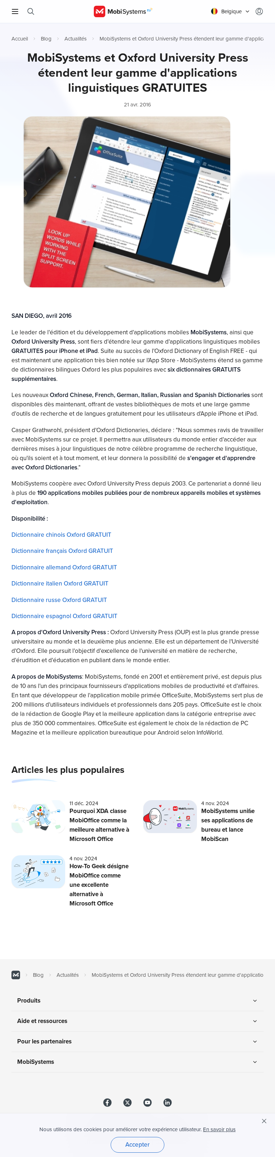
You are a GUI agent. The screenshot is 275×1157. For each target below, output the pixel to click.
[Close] (264, 1121)
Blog (46, 38)
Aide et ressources (42, 1021)
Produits (28, 1000)
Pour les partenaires (44, 1041)
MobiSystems (35, 1062)
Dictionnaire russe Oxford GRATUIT (59, 600)
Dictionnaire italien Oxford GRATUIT (59, 583)
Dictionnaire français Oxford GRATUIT (62, 551)
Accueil (19, 38)
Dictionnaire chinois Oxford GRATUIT (61, 535)
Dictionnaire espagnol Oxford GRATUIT (64, 616)
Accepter (137, 1144)
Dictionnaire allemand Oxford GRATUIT (64, 567)
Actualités (75, 38)
